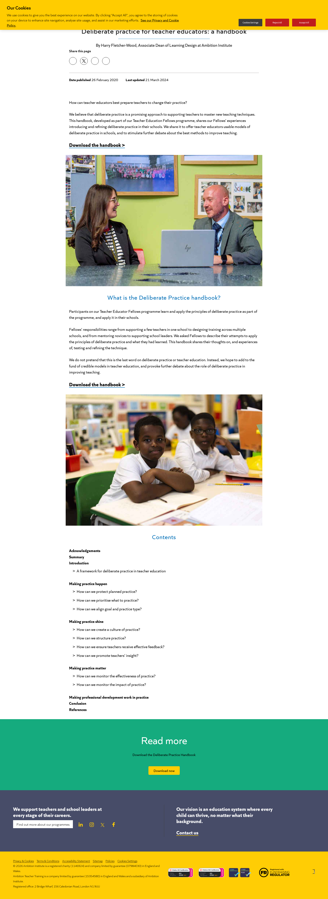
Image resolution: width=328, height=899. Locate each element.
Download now (164, 770)
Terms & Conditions (48, 861)
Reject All (277, 22)
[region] (164, 15)
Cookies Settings (127, 861)
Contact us (187, 832)
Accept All (304, 22)
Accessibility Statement (76, 861)
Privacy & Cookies (23, 861)
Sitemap (98, 861)
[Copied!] (106, 61)
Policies (110, 861)
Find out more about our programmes (43, 824)
